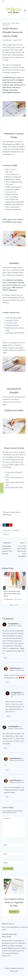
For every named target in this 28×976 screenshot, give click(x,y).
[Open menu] (24, 10)
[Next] (23, 588)
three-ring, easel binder (16, 347)
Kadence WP (14, 971)
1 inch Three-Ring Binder (14, 317)
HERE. (19, 222)
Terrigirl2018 (13, 624)
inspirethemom (7, 40)
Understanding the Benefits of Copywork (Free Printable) (7, 548)
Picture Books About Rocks (14, 487)
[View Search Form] (3, 1)
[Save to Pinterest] (11, 525)
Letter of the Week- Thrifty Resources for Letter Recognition (21, 549)
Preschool (15, 23)
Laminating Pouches (12, 320)
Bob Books (5, 50)
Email (5, 854)
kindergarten (15, 530)
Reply (5, 657)
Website (5, 863)
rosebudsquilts (13, 726)
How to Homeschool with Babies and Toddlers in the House (12, 593)
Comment (7, 818)
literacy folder (16, 77)
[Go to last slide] (4, 588)
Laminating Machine (12, 325)
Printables (6, 25)
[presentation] (14, 580)
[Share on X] (7, 525)
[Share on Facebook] (4, 525)
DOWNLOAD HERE (14, 410)
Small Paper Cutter (12, 332)
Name (5, 845)
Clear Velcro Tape (11, 322)
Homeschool (6, 23)
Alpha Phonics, (10, 47)
